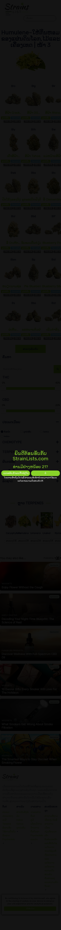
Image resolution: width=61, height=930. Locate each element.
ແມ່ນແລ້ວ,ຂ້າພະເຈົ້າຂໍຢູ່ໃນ (15, 473)
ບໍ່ (45, 473)
